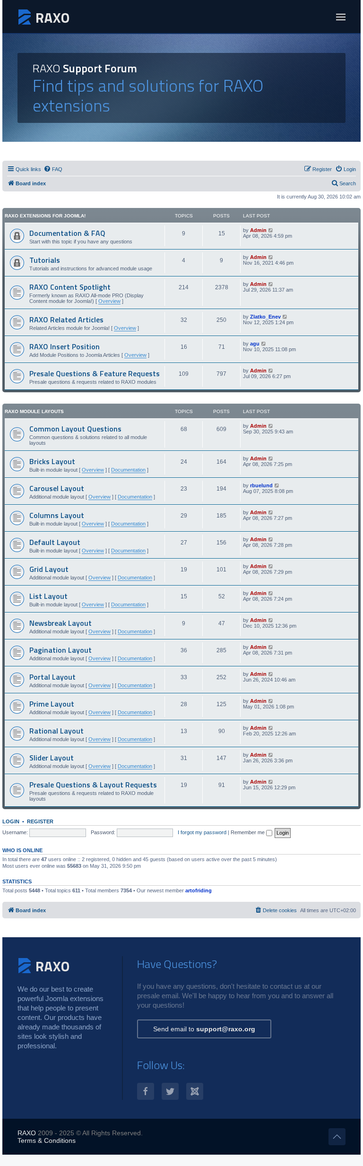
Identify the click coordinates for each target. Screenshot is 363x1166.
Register (40, 821)
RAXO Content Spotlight (70, 287)
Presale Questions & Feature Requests (94, 373)
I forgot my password (202, 832)
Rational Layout (56, 730)
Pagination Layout (60, 650)
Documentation (128, 470)
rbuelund (261, 485)
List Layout (48, 596)
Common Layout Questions (75, 428)
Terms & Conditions (46, 1140)
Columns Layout (56, 515)
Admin (258, 230)
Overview (109, 301)
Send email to (204, 1029)
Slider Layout (51, 757)
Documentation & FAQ (67, 233)
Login (10, 821)
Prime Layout (51, 703)
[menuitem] (52, 169)
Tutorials (44, 260)
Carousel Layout (56, 488)
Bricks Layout (52, 461)
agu (254, 343)
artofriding (198, 890)
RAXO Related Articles (66, 319)
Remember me (248, 832)
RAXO (26, 1133)
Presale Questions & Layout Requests (93, 784)
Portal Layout (52, 676)
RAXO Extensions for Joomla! (45, 215)
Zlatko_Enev (265, 317)
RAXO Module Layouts (34, 411)
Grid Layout (49, 569)
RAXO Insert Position (64, 346)
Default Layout (54, 542)
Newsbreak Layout (60, 623)
